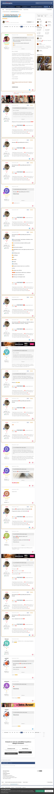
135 (7, 669)
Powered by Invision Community (47, 787)
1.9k (7, 46)
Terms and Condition (18, 787)
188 (21, 26)
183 (10, 26)
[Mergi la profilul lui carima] (3, 22)
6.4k (7, 116)
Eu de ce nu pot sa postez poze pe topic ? (10, 777)
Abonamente (11, 6)
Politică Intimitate (7, 787)
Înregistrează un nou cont (11, 753)
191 (28, 26)
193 (33, 26)
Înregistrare (46, 6)
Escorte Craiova (16, 22)
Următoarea (37, 26)
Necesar (7, 639)
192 (30, 26)
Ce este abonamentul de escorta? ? (9, 776)
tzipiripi (23, 350)
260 (7, 197)
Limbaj (3, 787)
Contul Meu (5, 772)
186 (17, 26)
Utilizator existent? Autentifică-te (37, 6)
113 (7, 542)
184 (12, 26)
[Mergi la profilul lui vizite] (7, 352)
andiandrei (6, 681)
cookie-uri (6, 790)
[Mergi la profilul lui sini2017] (7, 662)
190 (26, 26)
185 (14, 26)
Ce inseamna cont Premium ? (7, 775)
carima (23, 37)
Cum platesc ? (5, 774)
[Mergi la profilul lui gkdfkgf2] (7, 494)
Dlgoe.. (41, 24)
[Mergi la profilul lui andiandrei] (7, 686)
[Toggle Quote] (13, 37)
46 (7, 692)
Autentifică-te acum (25, 752)
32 (7, 359)
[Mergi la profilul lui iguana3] (46, 22)
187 (19, 26)
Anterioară (6, 26)
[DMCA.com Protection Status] (39, 770)
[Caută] (51, 3)
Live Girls (4, 6)
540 (7, 500)
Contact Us (12, 787)
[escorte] (18, 344)
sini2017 (7, 658)
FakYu (6, 531)
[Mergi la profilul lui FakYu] (7, 535)
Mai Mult (25, 6)
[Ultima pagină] (40, 26)
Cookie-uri (24, 787)
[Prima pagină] (2, 26)
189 (23, 26)
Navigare (18, 6)
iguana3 (49, 21)
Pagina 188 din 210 (44, 28)
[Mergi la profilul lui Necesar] (7, 643)
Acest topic (47, 3)
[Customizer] (50, 7)
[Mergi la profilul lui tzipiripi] (7, 39)
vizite (6, 347)
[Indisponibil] (16, 193)
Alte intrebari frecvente (7, 778)
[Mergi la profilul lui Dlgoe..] (38, 25)
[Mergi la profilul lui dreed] (7, 191)
